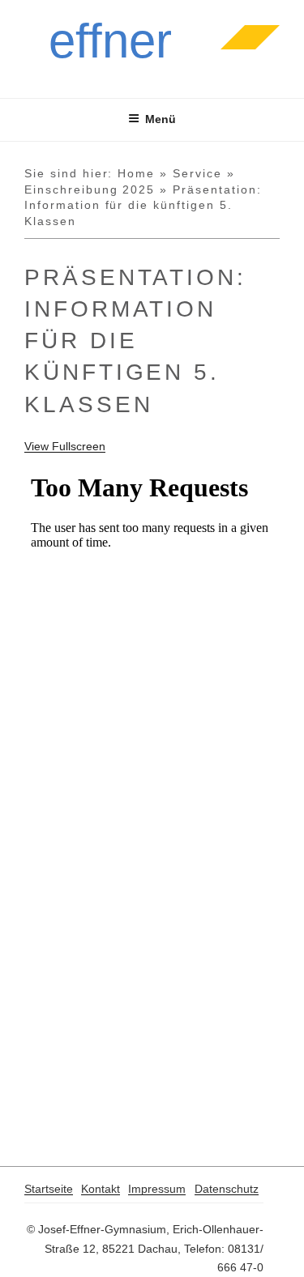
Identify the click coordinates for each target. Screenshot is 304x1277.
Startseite (48, 1188)
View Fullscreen (64, 446)
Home (136, 173)
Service (197, 173)
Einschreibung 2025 (89, 189)
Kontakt (100, 1188)
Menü (160, 119)
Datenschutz (227, 1188)
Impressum (157, 1188)
